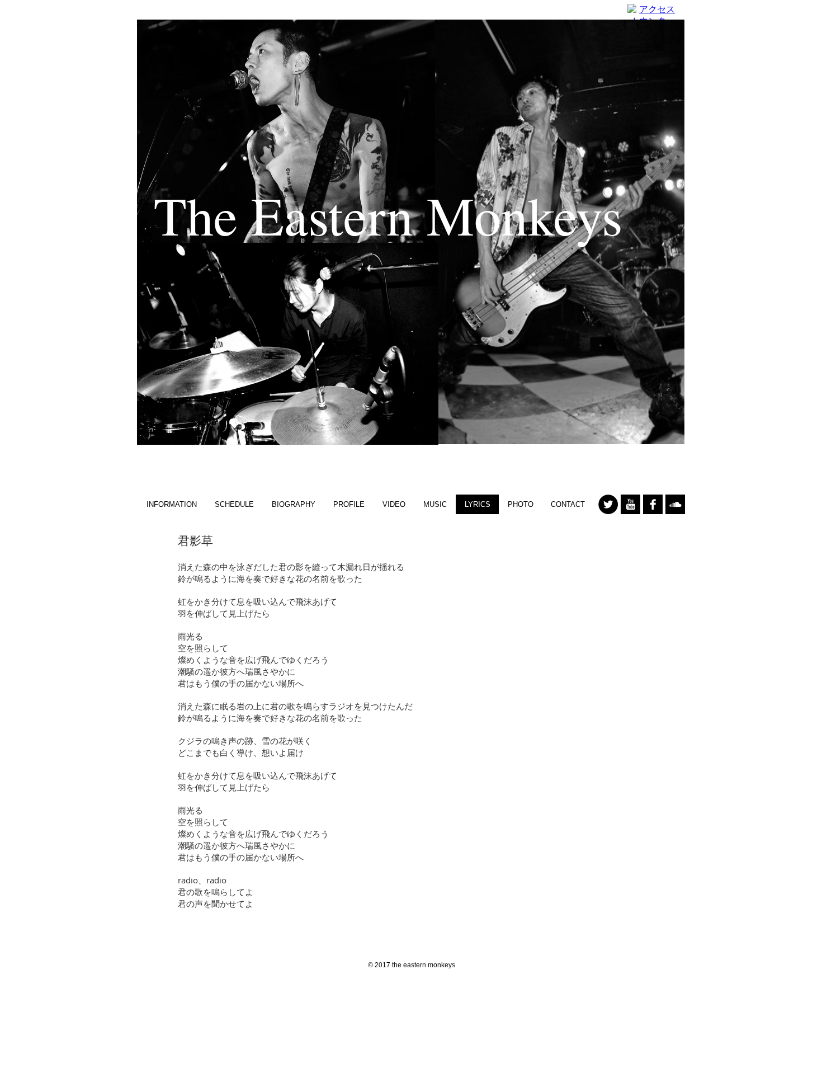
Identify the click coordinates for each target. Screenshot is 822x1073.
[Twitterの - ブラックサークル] (608, 504)
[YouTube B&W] (630, 504)
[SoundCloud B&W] (675, 504)
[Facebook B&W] (653, 504)
